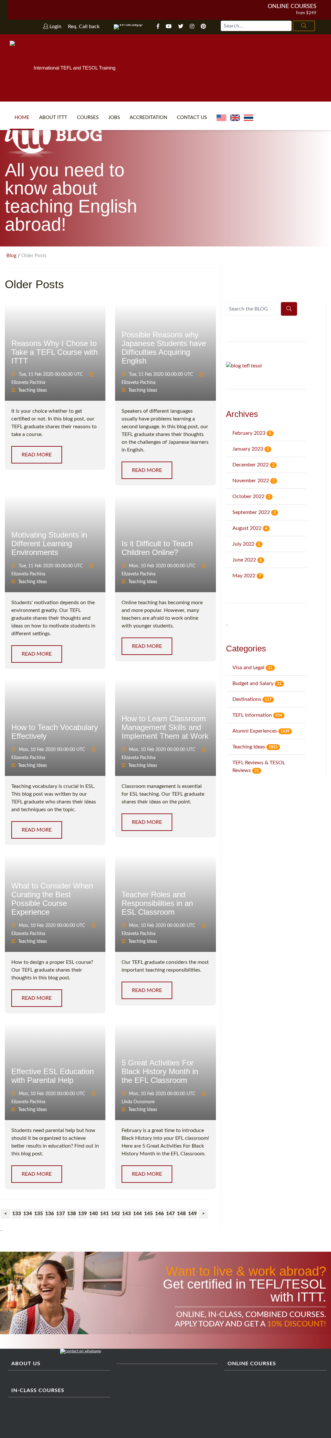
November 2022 (253, 480)
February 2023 (251, 433)
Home (22, 117)
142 (115, 1213)
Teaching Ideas (32, 390)
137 (60, 1213)
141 (104, 1213)
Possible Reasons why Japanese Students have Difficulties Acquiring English (164, 347)
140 (93, 1213)
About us (25, 1363)
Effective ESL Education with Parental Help (52, 1075)
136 (49, 1213)
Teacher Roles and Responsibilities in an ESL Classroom (157, 903)
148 (181, 1213)
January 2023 (250, 449)
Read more (37, 454)
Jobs (114, 117)
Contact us (192, 117)
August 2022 (249, 528)
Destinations (252, 699)
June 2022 (247, 559)
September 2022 (254, 512)
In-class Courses (37, 1390)
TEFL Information (257, 715)
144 (137, 1213)
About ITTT (53, 117)
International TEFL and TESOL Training (74, 67)
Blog (11, 255)
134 (27, 1213)
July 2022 (246, 544)
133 (16, 1213)
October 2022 (251, 496)
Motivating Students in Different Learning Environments (49, 543)
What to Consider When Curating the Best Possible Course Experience (52, 899)
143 (126, 1213)
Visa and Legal (252, 667)
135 (38, 1213)
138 (71, 1213)
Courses (88, 117)
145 (148, 1213)
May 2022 (246, 575)
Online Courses (292, 6)
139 (82, 1213)
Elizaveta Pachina (28, 382)
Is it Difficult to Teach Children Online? (157, 548)
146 (159, 1213)
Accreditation (148, 117)
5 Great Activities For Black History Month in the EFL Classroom (160, 1071)
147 (170, 1213)
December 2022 (253, 464)
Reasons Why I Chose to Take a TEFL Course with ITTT (54, 352)
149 (192, 1213)
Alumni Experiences (261, 731)
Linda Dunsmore (138, 1102)
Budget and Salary (257, 683)
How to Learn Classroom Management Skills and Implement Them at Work (165, 727)
